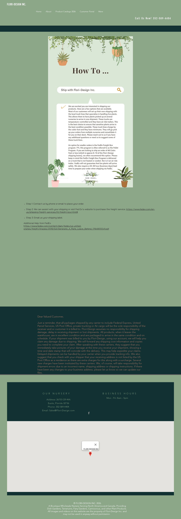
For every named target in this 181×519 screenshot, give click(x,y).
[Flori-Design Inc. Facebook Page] (88, 413)
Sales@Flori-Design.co (61, 410)
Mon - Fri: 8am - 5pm (117, 398)
